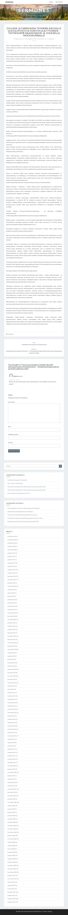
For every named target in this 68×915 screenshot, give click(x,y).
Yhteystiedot (59, 2)
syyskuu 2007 (11, 885)
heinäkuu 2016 (11, 599)
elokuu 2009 (10, 812)
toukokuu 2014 (11, 669)
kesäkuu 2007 (11, 895)
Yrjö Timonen (11, 483)
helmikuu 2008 (11, 869)
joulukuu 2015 (11, 623)
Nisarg (50, 911)
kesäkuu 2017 (11, 566)
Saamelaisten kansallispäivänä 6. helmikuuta (20, 511)
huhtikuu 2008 (11, 862)
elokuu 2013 (10, 689)
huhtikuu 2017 (11, 573)
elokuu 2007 (10, 889)
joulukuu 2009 (11, 799)
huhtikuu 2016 (11, 609)
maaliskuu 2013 (11, 702)
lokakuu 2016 (11, 589)
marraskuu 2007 (11, 879)
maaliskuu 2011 (11, 759)
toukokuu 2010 (11, 782)
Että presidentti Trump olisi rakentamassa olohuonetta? (23, 508)
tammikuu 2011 (11, 766)
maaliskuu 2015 (11, 636)
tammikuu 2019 (11, 540)
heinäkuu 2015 (11, 626)
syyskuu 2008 (11, 845)
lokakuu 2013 (11, 686)
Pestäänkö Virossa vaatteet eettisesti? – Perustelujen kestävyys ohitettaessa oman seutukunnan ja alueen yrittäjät (34, 351)
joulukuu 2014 (11, 646)
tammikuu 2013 (11, 709)
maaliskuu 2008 (11, 865)
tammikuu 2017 (11, 579)
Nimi (9, 426)
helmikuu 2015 (11, 639)
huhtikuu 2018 (11, 546)
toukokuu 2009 (11, 819)
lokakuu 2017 (11, 556)
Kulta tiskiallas (11, 493)
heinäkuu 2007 (11, 892)
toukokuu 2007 (11, 898)
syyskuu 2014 (11, 656)
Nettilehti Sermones (37, 39)
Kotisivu (10, 442)
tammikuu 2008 (11, 872)
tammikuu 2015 (11, 643)
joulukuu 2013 (11, 679)
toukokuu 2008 (11, 859)
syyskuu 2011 (11, 742)
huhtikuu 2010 (11, 786)
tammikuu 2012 (11, 729)
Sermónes (9, 2)
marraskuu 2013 (11, 682)
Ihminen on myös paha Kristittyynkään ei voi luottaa (22, 515)
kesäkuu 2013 (11, 692)
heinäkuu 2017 (11, 563)
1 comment (50, 39)
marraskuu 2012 (11, 712)
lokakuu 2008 (11, 842)
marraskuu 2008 (11, 839)
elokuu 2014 (10, 659)
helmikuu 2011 (11, 762)
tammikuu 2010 (11, 795)
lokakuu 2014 (11, 653)
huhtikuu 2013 (11, 699)
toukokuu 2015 (11, 629)
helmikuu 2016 (11, 616)
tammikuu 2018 (11, 550)
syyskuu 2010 (11, 779)
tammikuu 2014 (11, 676)
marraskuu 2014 (11, 649)
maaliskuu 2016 (11, 613)
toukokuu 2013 (11, 696)
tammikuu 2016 (11, 619)
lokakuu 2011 (11, 739)
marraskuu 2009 (11, 802)
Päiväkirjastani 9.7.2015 (23, 493)
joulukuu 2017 (11, 553)
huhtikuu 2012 (11, 722)
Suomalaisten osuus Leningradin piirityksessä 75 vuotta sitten (25, 518)
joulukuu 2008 (11, 835)
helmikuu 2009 (11, 829)
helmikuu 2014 (11, 672)
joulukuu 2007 (11, 875)
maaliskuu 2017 (11, 576)
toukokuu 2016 (11, 606)
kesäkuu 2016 (11, 603)
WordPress (38, 911)
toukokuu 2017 (11, 569)
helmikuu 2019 (11, 536)
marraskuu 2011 (11, 736)
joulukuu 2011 (11, 732)
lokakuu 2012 (11, 716)
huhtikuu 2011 (11, 756)
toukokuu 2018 (11, 543)
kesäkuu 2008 (11, 855)
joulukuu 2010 (11, 769)
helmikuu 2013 (11, 706)
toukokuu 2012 (11, 719)
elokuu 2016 (10, 596)
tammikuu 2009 (11, 832)
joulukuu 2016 (11, 583)
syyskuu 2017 (11, 559)
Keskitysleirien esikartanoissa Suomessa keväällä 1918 (30, 487)
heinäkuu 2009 (11, 815)
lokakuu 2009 (11, 805)
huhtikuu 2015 (11, 633)
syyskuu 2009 (11, 809)
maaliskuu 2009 (11, 825)
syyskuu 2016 (11, 593)
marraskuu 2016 (11, 586)
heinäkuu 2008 (11, 852)
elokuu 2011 (10, 746)
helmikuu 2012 (11, 726)
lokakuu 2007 (11, 882)
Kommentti (11, 402)
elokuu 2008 (10, 849)
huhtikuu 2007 (11, 902)
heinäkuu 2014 (11, 663)
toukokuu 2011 (11, 752)
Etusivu (51, 2)
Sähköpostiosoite (13, 434)
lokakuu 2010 (11, 776)
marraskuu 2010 (11, 772)
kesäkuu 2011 (11, 749)
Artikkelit (11, 334)
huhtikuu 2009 (11, 822)
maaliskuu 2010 (11, 789)
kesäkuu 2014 (11, 666)
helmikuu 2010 (11, 792)
